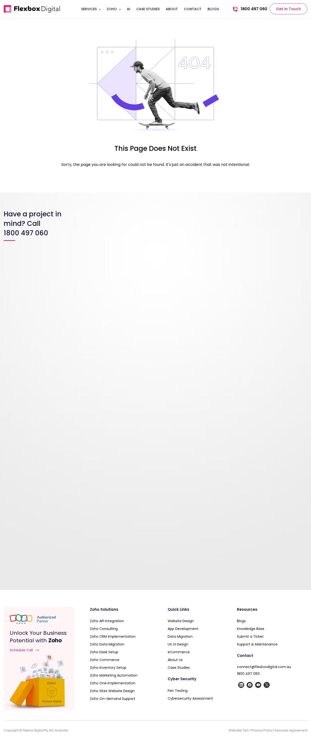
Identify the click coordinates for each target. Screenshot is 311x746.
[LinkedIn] (241, 685)
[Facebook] (250, 685)
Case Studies (179, 667)
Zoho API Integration (107, 621)
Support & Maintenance (257, 644)
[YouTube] (258, 685)
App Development (183, 628)
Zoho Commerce (104, 659)
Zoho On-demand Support (112, 698)
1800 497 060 (248, 673)
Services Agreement (291, 730)
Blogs (241, 621)
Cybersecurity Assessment (190, 698)
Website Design (181, 621)
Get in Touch (288, 9)
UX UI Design (178, 644)
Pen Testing (178, 690)
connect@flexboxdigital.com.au (264, 666)
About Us (175, 659)
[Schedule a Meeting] (39, 682)
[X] (267, 685)
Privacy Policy (262, 730)
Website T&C (239, 730)
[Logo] (32, 9)
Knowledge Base (250, 628)
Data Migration (180, 636)
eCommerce (179, 652)
